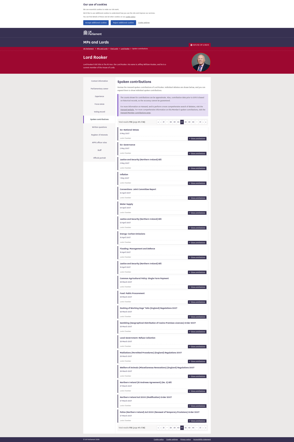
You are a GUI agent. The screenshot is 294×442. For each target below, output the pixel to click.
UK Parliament (88, 49)
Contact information (99, 81)
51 (200, 122)
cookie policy (130, 17)
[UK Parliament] (92, 32)
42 (186, 122)
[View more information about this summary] (162, 133)
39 (174, 122)
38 (171, 122)
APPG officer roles (99, 142)
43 (189, 122)
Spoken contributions (99, 119)
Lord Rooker (125, 49)
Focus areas (99, 104)
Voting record (99, 112)
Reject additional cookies (123, 23)
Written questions (99, 127)
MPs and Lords (96, 42)
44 (193, 122)
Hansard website (127, 110)
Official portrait (99, 158)
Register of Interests (99, 135)
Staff (99, 150)
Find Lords (114, 49)
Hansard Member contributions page (135, 113)
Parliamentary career (99, 89)
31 (163, 122)
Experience (99, 96)
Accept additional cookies (96, 23)
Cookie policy (159, 440)
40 (178, 122)
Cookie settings (144, 23)
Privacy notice (185, 440)
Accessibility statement (202, 440)
